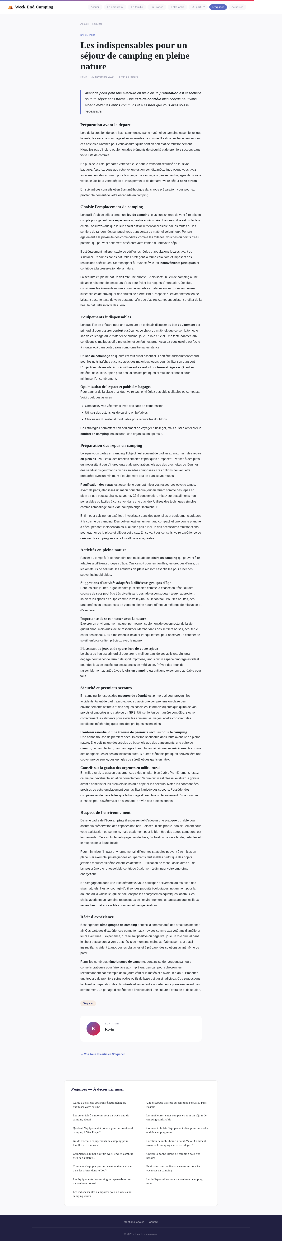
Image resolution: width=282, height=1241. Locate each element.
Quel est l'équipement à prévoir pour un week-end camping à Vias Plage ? (103, 1130)
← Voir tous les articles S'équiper (102, 1054)
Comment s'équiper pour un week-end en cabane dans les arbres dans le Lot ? (102, 1168)
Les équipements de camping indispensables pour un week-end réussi (102, 1181)
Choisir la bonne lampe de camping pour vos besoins (173, 1155)
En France (157, 7)
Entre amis (177, 7)
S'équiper (218, 7)
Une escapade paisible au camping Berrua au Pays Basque (176, 1104)
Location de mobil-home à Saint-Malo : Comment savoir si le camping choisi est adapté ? (176, 1143)
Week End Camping (30, 6)
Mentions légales (134, 1221)
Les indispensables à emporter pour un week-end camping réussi (102, 1193)
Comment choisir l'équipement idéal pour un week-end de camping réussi (177, 1130)
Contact (153, 1221)
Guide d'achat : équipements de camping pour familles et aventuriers (100, 1143)
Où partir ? (198, 7)
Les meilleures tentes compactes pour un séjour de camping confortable (176, 1117)
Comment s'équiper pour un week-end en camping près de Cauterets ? (103, 1155)
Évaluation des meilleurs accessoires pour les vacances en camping (173, 1168)
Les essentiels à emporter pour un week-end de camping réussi (101, 1117)
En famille (137, 7)
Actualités (237, 7)
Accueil (95, 7)
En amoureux (115, 7)
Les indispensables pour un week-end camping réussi (174, 1181)
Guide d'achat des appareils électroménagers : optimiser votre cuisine (100, 1104)
